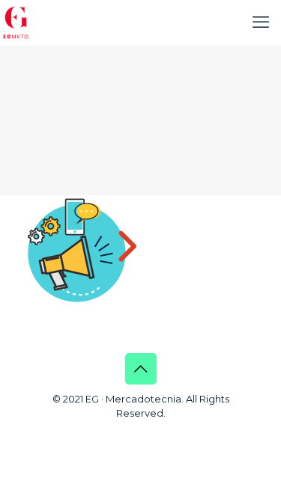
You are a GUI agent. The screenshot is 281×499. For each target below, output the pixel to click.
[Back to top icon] (141, 369)
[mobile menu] (261, 22)
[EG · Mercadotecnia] (16, 22)
